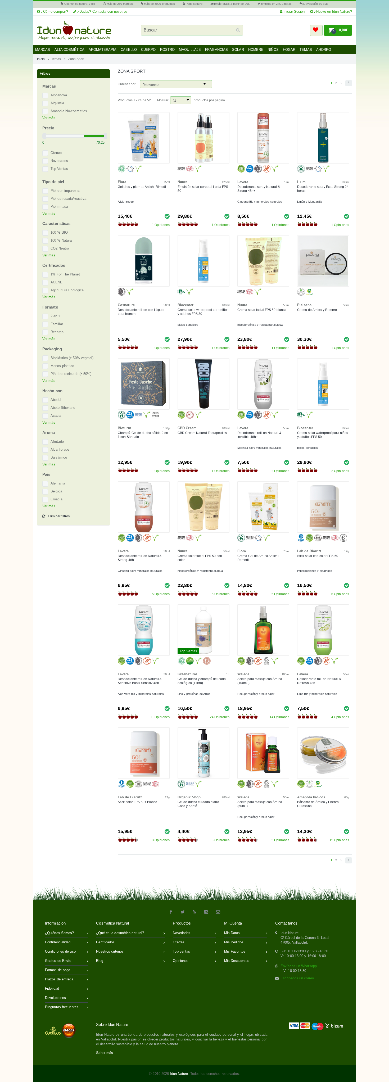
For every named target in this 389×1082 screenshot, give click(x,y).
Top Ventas (59, 169)
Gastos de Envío (58, 961)
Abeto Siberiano (63, 408)
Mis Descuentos (236, 961)
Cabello (129, 50)
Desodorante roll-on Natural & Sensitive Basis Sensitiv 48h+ (140, 681)
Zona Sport (76, 59)
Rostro (167, 50)
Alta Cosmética (69, 50)
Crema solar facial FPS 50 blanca (261, 310)
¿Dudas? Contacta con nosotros (102, 11)
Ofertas (56, 153)
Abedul (56, 400)
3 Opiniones (161, 840)
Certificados (105, 942)
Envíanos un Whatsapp (299, 966)
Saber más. (105, 1053)
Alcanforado (60, 449)
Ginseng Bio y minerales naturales (259, 201)
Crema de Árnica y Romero (317, 310)
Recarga (57, 332)
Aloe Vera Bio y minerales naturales (141, 693)
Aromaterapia (102, 50)
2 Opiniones (280, 471)
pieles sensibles (188, 324)
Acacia (56, 416)
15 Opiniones (339, 840)
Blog (99, 961)
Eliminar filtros (59, 516)
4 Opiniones (340, 717)
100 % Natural (62, 240)
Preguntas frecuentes (61, 1007)
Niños (273, 50)
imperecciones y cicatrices (314, 570)
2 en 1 (55, 316)
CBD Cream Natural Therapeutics (202, 433)
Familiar (57, 324)
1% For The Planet (65, 274)
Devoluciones (55, 998)
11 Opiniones (160, 717)
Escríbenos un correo (297, 978)
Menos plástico (62, 366)
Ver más (48, 118)
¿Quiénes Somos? (59, 933)
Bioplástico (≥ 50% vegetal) (72, 358)
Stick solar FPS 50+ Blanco (137, 802)
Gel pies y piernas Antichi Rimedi (142, 187)
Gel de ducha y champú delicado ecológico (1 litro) (202, 681)
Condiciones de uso (60, 951)
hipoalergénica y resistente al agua (260, 324)
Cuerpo (148, 50)
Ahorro (323, 50)
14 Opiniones (279, 717)
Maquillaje (190, 50)
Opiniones (180, 961)
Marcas (42, 50)
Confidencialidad (58, 942)
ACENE (57, 282)
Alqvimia (57, 103)
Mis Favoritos (234, 951)
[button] (316, 30)
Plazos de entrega (59, 979)
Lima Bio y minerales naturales (317, 693)
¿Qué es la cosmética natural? (120, 933)
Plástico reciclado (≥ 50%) (71, 374)
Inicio (41, 59)
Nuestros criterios (110, 951)
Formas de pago (57, 970)
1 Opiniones (161, 225)
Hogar (289, 50)
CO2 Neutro (60, 248)
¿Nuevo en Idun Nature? (332, 11)
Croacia (56, 499)
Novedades (59, 161)
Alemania (58, 483)
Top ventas (181, 951)
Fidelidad (52, 988)
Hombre (256, 50)
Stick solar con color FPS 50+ (318, 556)
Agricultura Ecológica (67, 290)
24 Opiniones (219, 717)
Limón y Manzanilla (309, 201)
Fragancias (216, 50)
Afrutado (57, 441)
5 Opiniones (161, 594)
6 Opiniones (340, 594)
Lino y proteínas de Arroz (194, 693)
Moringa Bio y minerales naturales (259, 447)
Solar (238, 50)
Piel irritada (59, 207)
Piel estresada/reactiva (68, 199)
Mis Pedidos (233, 942)
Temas (306, 50)
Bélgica (56, 491)
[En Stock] (167, 216)
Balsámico (59, 457)
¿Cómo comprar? (54, 11)
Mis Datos (232, 933)
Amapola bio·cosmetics (69, 111)
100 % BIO (59, 232)
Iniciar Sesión (293, 11)
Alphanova (59, 95)
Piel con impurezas (65, 191)
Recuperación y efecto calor (255, 693)
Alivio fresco (126, 201)
